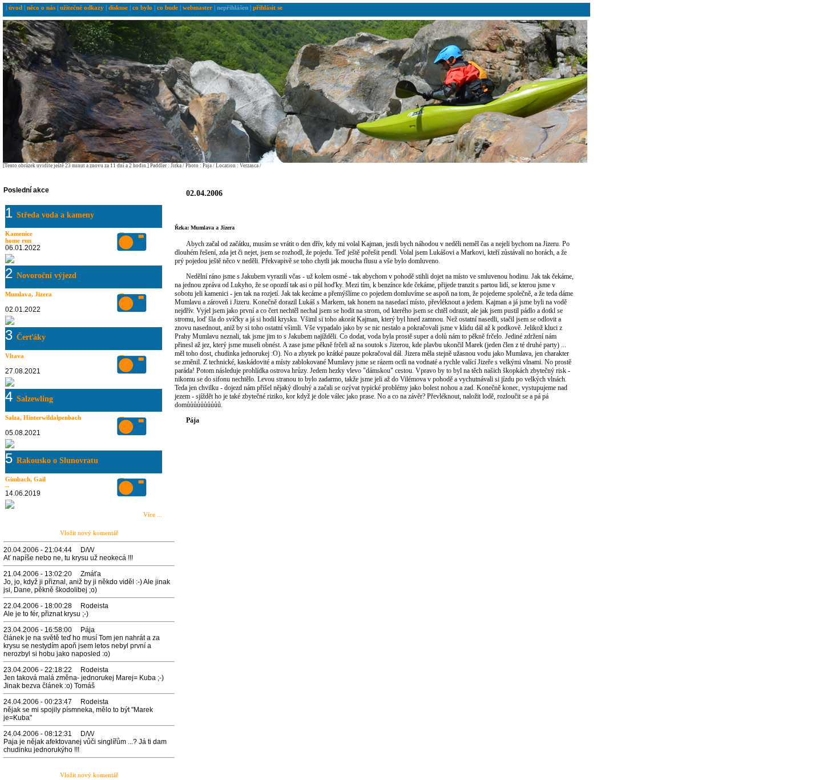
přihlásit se (268, 7)
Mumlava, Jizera (28, 294)
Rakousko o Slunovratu (57, 460)
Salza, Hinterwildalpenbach (43, 417)
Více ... (152, 514)
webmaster (197, 7)
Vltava (14, 355)
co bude (168, 7)
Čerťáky (31, 337)
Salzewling (35, 399)
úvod (16, 7)
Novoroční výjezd (46, 275)
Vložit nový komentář (89, 532)
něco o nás (42, 7)
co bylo (143, 7)
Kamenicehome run (19, 237)
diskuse (119, 7)
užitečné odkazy (83, 7)
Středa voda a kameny (55, 215)
